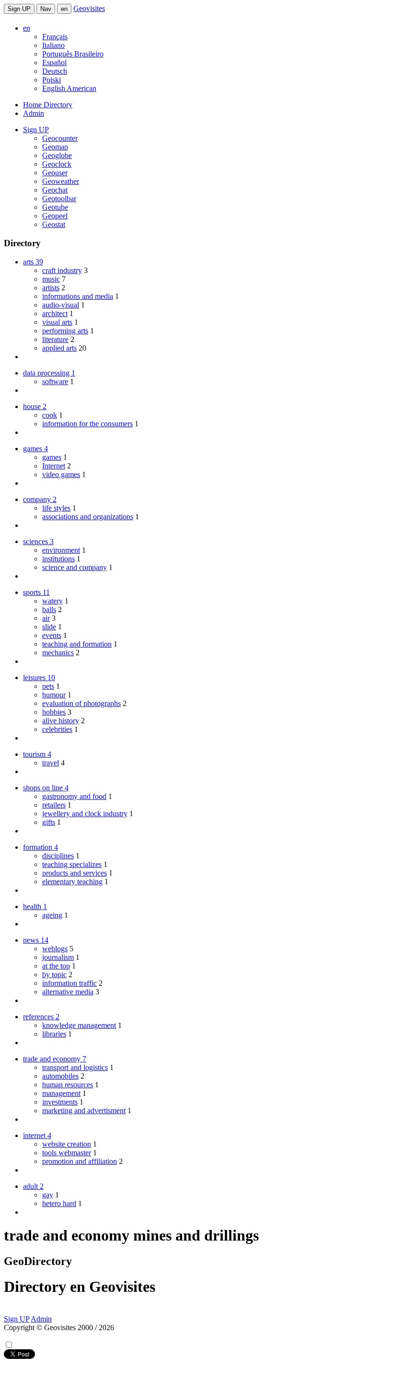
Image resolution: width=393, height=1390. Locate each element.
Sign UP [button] (36, 129)
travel (50, 763)
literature (55, 339)
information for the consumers (87, 424)
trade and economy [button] (54, 1059)
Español (54, 62)
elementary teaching (72, 881)
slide (49, 627)
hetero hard (59, 1203)
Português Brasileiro (73, 54)
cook (49, 415)
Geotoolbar (59, 198)
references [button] (41, 1017)
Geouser (55, 173)
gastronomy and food (74, 796)
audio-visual (60, 305)
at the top (56, 966)
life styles (56, 508)
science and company (74, 567)
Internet (53, 466)
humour (54, 695)
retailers (54, 805)
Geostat (53, 224)
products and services (74, 873)
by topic (54, 974)
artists (50, 288)
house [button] (34, 406)
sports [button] (36, 592)
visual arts (57, 322)
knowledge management (79, 1025)
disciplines (58, 856)
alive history (60, 721)
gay (47, 1195)
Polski (51, 80)
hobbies (54, 712)
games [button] (35, 448)
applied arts (59, 348)
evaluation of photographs (81, 703)
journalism (58, 957)
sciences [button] (38, 541)
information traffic (69, 983)
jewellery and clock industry (84, 813)
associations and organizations (87, 517)
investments (60, 1102)
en (64, 8)
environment (61, 550)
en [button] (26, 28)
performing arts (65, 331)
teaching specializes (72, 864)
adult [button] (33, 1186)
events (51, 635)
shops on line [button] (46, 788)
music (51, 279)
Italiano (53, 45)
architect (55, 313)
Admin (33, 113)
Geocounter (60, 138)
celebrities (57, 729)
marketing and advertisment (84, 1110)
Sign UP (19, 8)
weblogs (55, 949)
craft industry (62, 270)
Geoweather (60, 181)
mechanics (58, 653)
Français (55, 37)
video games (61, 474)
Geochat (55, 190)
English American (69, 88)
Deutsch (54, 71)
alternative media (67, 992)
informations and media (77, 296)
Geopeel (55, 216)
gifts (48, 822)
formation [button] (40, 847)
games (51, 457)
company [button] (40, 499)
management (61, 1093)
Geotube (55, 207)
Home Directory (47, 105)
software (55, 381)
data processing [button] (49, 373)
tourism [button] (37, 754)
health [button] (35, 906)
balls (49, 609)
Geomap (55, 147)
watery (52, 601)
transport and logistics (75, 1067)
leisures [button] (39, 677)
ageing (52, 915)
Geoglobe (57, 155)
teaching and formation (77, 644)
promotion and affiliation (79, 1161)
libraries (54, 1034)
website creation (66, 1144)
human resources (67, 1085)
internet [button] (37, 1135)
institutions (58, 559)
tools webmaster (66, 1153)
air (46, 618)
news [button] (35, 940)
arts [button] (33, 262)
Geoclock (56, 164)
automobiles (60, 1076)
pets (48, 686)
